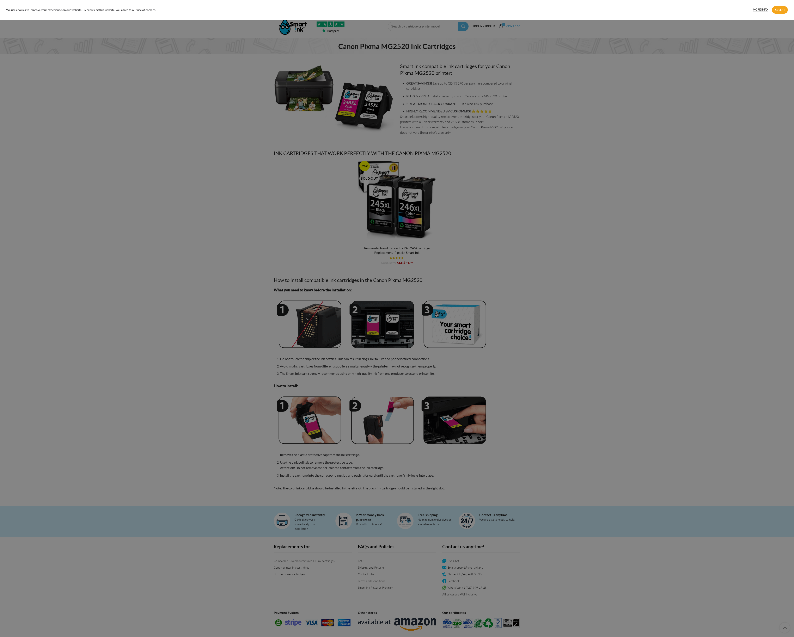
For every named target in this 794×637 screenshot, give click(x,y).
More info (760, 9)
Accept (780, 9)
